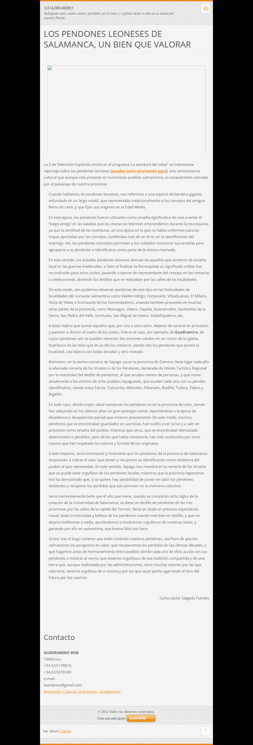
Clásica (65, 731)
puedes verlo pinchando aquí (138, 170)
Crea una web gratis (111, 718)
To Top (206, 731)
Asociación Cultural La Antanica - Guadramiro (82, 691)
